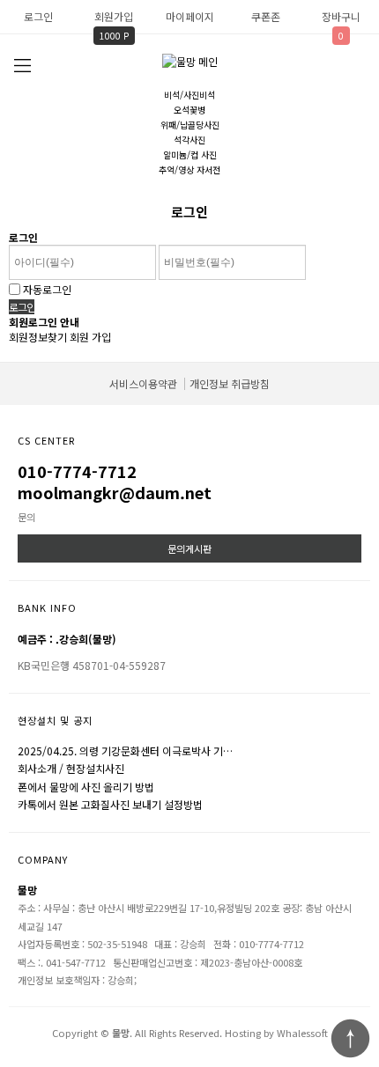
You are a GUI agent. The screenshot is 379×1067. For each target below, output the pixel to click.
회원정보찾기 (38, 336)
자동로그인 (47, 289)
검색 (357, 65)
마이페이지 (190, 16)
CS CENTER (46, 440)
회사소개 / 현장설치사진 (71, 768)
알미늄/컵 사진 (190, 154)
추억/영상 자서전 (189, 169)
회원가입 (113, 16)
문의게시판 (189, 548)
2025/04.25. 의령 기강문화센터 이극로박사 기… (125, 750)
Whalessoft (302, 1033)
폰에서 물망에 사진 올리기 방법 (86, 786)
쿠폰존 (265, 16)
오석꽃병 (189, 109)
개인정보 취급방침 (230, 383)
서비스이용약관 (143, 383)
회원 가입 (90, 336)
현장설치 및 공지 (55, 720)
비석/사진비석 (189, 94)
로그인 (38, 16)
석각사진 (189, 139)
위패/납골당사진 (189, 124)
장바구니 (341, 16)
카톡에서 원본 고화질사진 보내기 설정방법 (110, 804)
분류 (22, 66)
